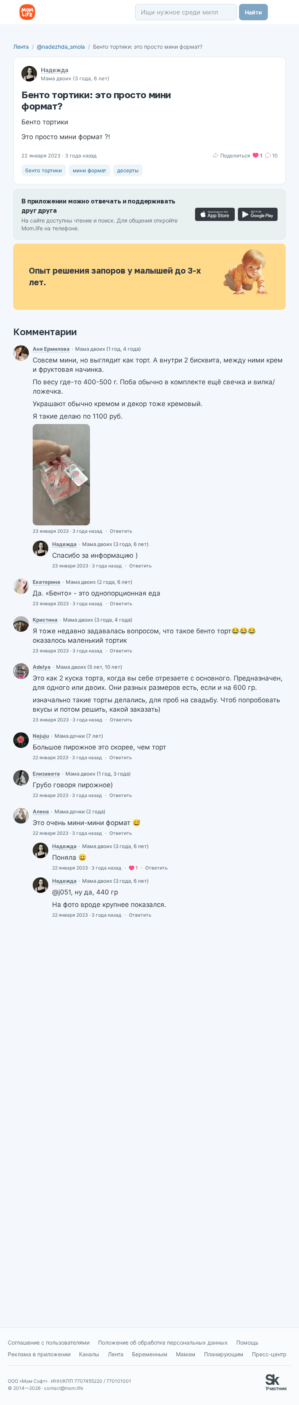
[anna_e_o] (21, 353)
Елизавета (46, 774)
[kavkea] (21, 778)
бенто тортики (43, 170)
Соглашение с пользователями (49, 1342)
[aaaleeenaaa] (21, 816)
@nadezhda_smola (61, 46)
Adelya (42, 667)
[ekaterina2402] (21, 586)
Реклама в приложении (39, 1354)
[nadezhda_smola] (40, 548)
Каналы (89, 1354)
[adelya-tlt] (21, 671)
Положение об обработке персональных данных (163, 1342)
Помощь (247, 1342)
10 (275, 155)
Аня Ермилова (51, 349)
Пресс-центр (269, 1354)
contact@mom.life (63, 1388)
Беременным (149, 1354)
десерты (128, 170)
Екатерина (46, 582)
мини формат (89, 170)
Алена (41, 811)
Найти (253, 12)
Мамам (185, 1354)
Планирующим (223, 1354)
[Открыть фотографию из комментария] (61, 474)
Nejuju (41, 736)
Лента (21, 46)
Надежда (55, 70)
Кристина (45, 620)
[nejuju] (21, 740)
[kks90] (21, 624)
